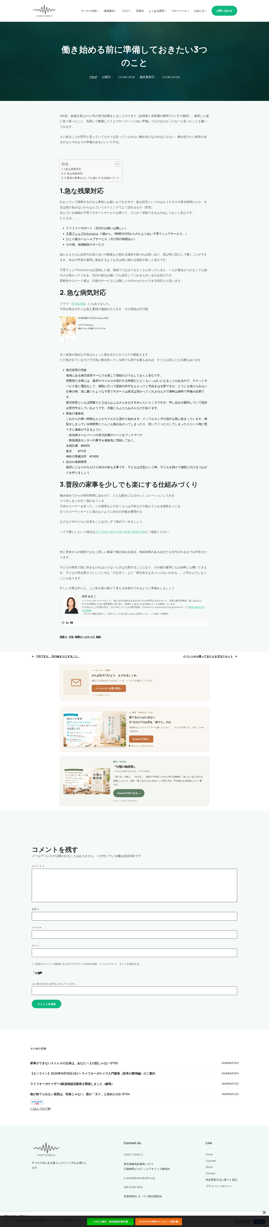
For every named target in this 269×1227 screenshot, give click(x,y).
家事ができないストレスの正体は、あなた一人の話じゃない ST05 (74, 1063)
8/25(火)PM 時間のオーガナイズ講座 (157, 1221)
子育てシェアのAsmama (82, 234)
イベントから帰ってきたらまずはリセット (208, 656)
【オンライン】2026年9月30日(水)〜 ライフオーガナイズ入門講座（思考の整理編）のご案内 (92, 1073)
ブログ (93, 77)
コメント (38, 865)
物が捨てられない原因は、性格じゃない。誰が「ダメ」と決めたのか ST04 (80, 1094)
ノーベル (125, 408)
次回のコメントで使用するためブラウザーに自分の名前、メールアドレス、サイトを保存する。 (88, 963)
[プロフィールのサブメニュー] (188, 11)
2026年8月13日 (230, 1083)
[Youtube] (71, 622)
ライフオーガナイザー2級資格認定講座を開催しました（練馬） (72, 1084)
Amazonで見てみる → (128, 793)
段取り (63, 637)
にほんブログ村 (40, 1109)
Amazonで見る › (141, 739)
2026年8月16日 (230, 1073)
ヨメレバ (90, 325)
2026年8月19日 (230, 1063)
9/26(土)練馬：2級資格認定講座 (109, 1221)
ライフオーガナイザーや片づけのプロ (120, 532)
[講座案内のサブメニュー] (116, 11)
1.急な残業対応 (72, 169)
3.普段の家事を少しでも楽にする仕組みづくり (91, 178)
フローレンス (110, 402)
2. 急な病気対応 (73, 173)
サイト (35, 945)
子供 (71, 637)
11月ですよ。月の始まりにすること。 (58, 656)
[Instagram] (62, 622)
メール (36, 927)
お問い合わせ (224, 10)
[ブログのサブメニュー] (130, 11)
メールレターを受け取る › (109, 688)
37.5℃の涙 (78, 304)
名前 (35, 909)
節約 (98, 637)
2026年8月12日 (230, 1094)
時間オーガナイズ (85, 637)
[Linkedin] (67, 622)
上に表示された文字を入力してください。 (55, 983)
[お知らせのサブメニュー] (206, 11)
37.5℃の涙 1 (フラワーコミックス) (93, 317)
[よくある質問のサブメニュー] (166, 11)
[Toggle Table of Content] (115, 164)
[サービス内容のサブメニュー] (98, 11)
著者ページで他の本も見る (142, 745)
